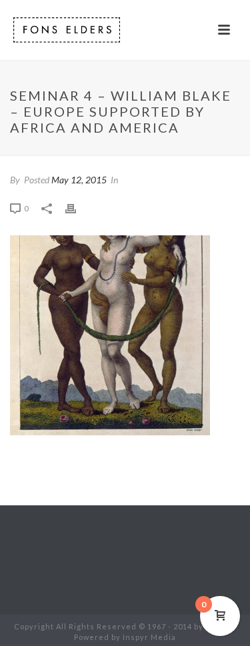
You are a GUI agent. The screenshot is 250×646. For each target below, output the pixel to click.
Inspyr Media (149, 637)
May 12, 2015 (79, 179)
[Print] (77, 208)
